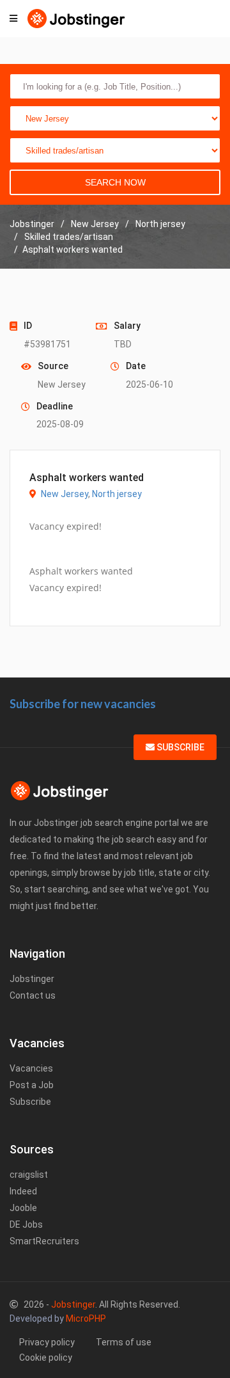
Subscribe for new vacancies (83, 704)
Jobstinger (32, 979)
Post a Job (32, 1085)
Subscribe (179, 747)
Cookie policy (45, 1357)
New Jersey (64, 494)
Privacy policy (47, 1342)
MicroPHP (86, 1318)
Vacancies (31, 1068)
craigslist (29, 1174)
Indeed (23, 1191)
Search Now (115, 182)
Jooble (23, 1208)
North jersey (117, 494)
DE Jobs (26, 1224)
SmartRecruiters (44, 1241)
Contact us (33, 995)
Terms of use (123, 1342)
